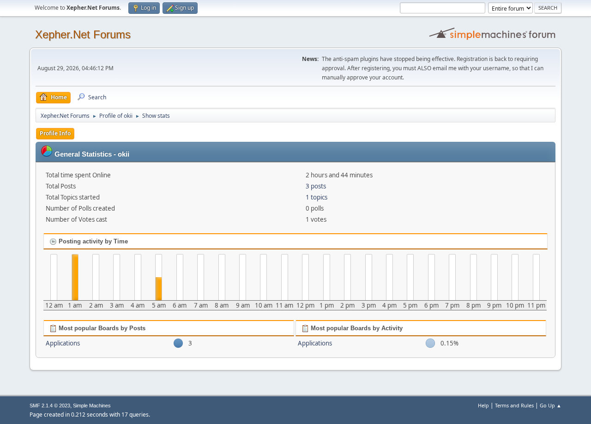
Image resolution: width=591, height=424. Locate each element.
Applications (63, 343)
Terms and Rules (514, 405)
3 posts (316, 186)
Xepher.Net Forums (83, 34)
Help (483, 405)
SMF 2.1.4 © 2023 (50, 405)
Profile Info (55, 133)
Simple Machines (92, 405)
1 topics (316, 197)
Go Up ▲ (550, 405)
